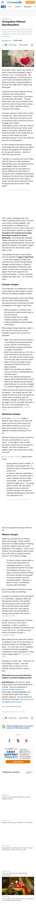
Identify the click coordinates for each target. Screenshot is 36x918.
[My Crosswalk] (4, 45)
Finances (6, 19)
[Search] (3, 6)
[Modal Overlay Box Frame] (18, 755)
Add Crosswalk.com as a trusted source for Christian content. (19, 727)
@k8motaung (15, 702)
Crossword (27, 7)
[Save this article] (32, 45)
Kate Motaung (6, 40)
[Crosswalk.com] (15, 2)
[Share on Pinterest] (26, 741)
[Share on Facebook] (9, 741)
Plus (10, 7)
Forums (18, 7)
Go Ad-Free (30, 2)
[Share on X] (18, 741)
